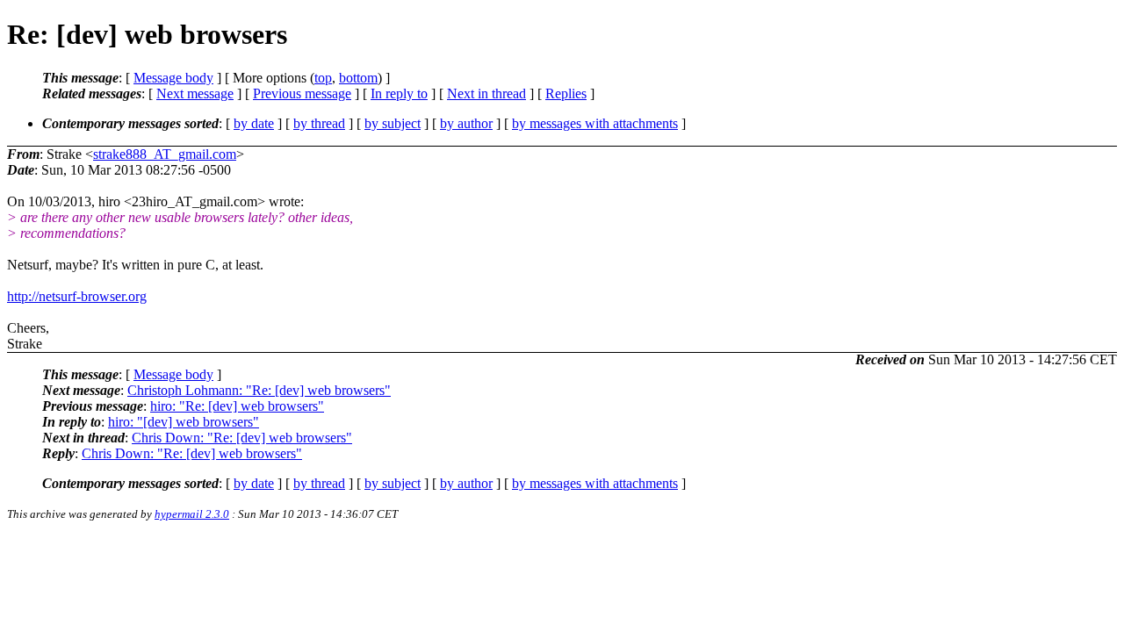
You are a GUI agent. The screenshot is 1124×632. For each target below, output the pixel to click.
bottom (358, 77)
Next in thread (486, 93)
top (323, 77)
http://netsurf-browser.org (77, 296)
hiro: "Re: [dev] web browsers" (237, 406)
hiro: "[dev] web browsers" (183, 421)
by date (254, 123)
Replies (566, 93)
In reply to (399, 93)
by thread (319, 123)
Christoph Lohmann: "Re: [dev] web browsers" (259, 390)
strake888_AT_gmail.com (164, 154)
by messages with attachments (595, 123)
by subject (392, 123)
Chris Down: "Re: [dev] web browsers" (242, 437)
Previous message (302, 93)
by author (466, 123)
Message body (173, 77)
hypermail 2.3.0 (192, 514)
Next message (195, 93)
